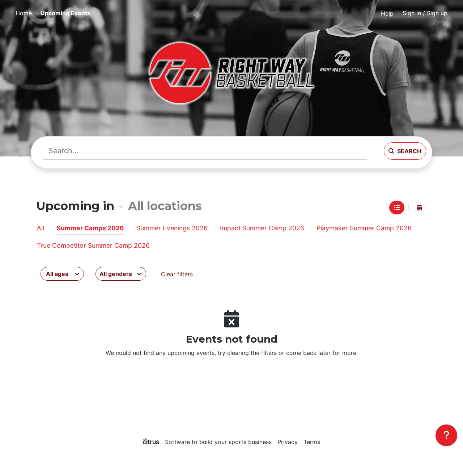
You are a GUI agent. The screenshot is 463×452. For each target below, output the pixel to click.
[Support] (446, 435)
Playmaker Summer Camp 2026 (364, 228)
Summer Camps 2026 (90, 228)
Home (24, 13)
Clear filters (177, 274)
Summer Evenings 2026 (172, 228)
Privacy (287, 441)
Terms (311, 441)
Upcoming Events (65, 13)
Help (387, 13)
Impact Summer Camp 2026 (262, 228)
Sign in (425, 13)
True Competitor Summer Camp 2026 (93, 245)
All (40, 228)
